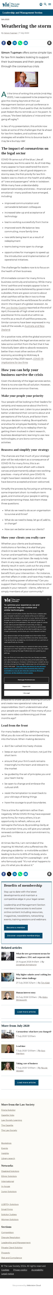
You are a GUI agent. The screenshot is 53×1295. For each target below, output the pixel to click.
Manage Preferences (26, 680)
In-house (5, 1186)
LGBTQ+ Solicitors (10, 1204)
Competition (7, 1232)
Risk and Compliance (11, 1258)
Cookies (5, 1270)
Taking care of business (27, 1063)
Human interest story (26, 992)
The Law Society (9, 1130)
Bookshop (6, 1143)
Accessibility (37, 1270)
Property (5, 1253)
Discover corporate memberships (23, 936)
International (7, 1181)
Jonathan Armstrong (26, 964)
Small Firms (7, 1209)
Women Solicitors (9, 1219)
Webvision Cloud (34, 1285)
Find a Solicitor (8, 1110)
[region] (26, 647)
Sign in (15, 38)
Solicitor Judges (9, 1214)
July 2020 (5, 19)
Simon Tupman (10, 33)
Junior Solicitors (8, 1191)
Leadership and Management (15, 1242)
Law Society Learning (11, 1120)
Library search (8, 1158)
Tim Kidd (45, 983)
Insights (5, 1153)
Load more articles (26, 1012)
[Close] (48, 599)
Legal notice (7, 1274)
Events (4, 1148)
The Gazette (7, 1125)
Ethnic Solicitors (9, 1176)
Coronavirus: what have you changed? (33, 1031)
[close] (28, 41)
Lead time (20, 1046)
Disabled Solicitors (10, 1171)
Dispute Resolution (10, 1237)
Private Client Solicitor (12, 1247)
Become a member (16, 928)
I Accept (26, 693)
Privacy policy (20, 1270)
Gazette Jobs (7, 1115)
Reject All (26, 686)
